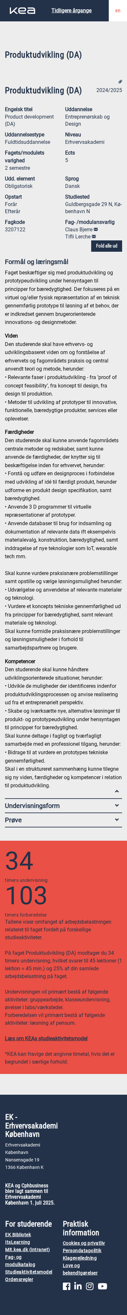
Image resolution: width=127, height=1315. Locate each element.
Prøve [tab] (13, 820)
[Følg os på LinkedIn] (78, 1288)
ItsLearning (17, 1242)
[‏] (96, 229)
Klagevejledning (80, 1258)
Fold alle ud (106, 246)
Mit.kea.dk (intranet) (27, 1249)
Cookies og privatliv (84, 1243)
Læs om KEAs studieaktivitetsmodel (46, 1038)
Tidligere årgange (71, 10)
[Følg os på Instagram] (89, 1288)
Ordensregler (19, 1279)
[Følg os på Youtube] (102, 1288)
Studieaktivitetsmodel (28, 1272)
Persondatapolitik (82, 1250)
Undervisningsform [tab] (32, 806)
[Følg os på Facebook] (66, 1288)
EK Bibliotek (18, 1235)
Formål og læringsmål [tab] (36, 262)
